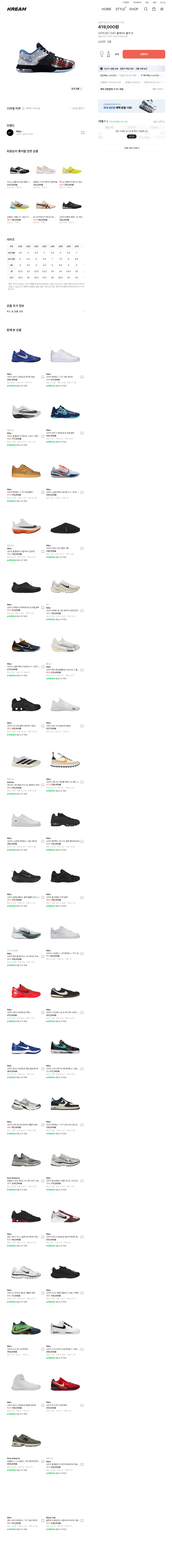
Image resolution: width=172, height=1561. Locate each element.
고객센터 (125, 2)
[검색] (145, 9)
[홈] (17, 9)
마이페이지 (137, 2)
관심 (147, 2)
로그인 (162, 2)
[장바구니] (153, 9)
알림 (154, 2)
